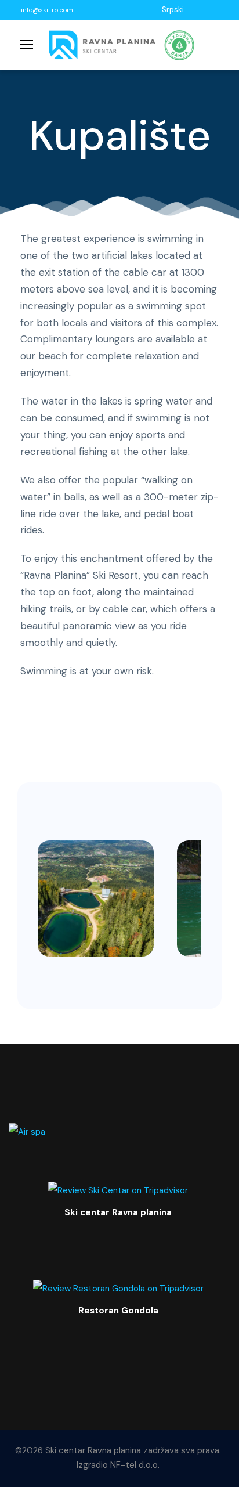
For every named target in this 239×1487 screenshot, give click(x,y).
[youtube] (207, 10)
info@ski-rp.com (47, 10)
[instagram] (221, 10)
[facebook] (192, 10)
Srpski (173, 10)
